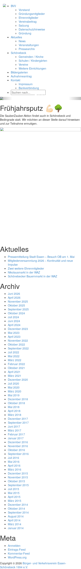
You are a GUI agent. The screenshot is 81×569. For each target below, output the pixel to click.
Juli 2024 (13, 317)
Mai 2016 (13, 462)
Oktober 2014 (16, 508)
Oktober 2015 (16, 481)
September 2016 (18, 454)
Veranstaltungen (29, 45)
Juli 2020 (13, 383)
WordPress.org (17, 557)
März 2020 (14, 391)
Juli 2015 (13, 489)
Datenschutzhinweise (32, 29)
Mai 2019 (13, 395)
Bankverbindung (29, 88)
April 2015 (14, 497)
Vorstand (24, 10)
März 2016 (14, 469)
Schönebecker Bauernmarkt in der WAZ (32, 276)
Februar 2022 (16, 364)
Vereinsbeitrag (28, 21)
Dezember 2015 (18, 473)
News (22, 41)
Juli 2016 (13, 458)
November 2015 (18, 477)
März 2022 (14, 360)
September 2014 (18, 512)
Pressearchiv (27, 49)
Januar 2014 (16, 528)
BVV (13, 6)
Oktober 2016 (16, 450)
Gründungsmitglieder (32, 14)
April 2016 (14, 465)
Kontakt (15, 80)
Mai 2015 (13, 493)
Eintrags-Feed (17, 549)
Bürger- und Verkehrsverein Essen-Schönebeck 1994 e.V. (33, 565)
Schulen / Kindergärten (33, 61)
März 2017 (14, 430)
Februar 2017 (16, 434)
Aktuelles (16, 37)
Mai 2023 (13, 333)
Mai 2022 (13, 356)
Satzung (24, 25)
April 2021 (14, 372)
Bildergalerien (19, 72)
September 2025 (18, 309)
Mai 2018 (13, 407)
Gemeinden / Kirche (31, 57)
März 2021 (14, 376)
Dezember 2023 (18, 329)
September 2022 (18, 348)
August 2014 (16, 516)
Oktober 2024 (16, 313)
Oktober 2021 (16, 368)
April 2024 (14, 325)
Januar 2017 (16, 438)
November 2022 (18, 340)
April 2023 (14, 337)
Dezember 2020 (18, 379)
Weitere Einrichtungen (32, 68)
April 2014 (14, 520)
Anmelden (14, 546)
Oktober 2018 (16, 403)
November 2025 (18, 301)
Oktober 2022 (16, 344)
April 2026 (14, 297)
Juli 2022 (13, 352)
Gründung (25, 33)
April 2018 (14, 411)
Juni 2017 (14, 426)
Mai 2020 (13, 387)
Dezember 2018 (18, 399)
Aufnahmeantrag (21, 76)
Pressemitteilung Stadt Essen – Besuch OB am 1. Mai (41, 257)
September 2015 (18, 485)
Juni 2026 (14, 294)
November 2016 (18, 446)
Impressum (26, 84)
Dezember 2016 (18, 442)
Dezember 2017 (18, 419)
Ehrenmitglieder (28, 18)
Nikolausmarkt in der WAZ (24, 272)
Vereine (23, 64)
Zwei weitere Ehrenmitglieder (26, 268)
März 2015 (14, 501)
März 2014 (14, 524)
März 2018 (14, 415)
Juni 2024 (14, 321)
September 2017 (18, 422)
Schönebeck (18, 53)
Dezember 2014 (18, 504)
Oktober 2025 (16, 305)
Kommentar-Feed (19, 553)
